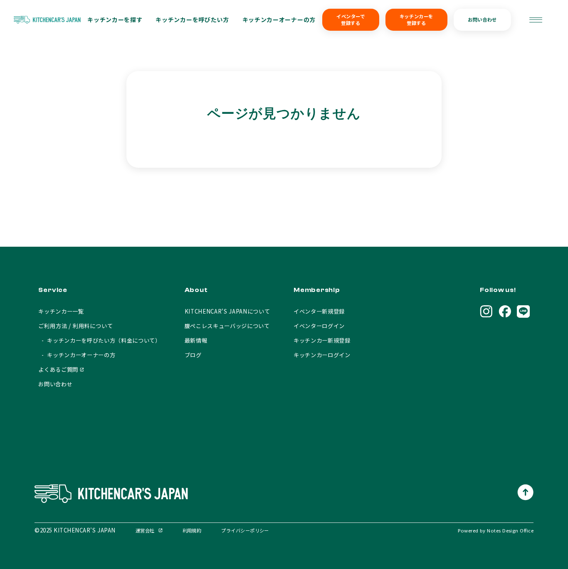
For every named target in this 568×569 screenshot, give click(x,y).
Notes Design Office (510, 530)
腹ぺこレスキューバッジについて (227, 326)
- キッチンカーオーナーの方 (76, 355)
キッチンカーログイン (322, 355)
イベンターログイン (319, 326)
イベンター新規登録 (319, 311)
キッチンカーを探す (114, 19)
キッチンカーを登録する (416, 19)
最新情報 (196, 340)
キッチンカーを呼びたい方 (192, 19)
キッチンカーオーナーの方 (279, 19)
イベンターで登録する (350, 19)
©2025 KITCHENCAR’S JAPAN (75, 530)
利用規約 (192, 530)
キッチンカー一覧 (61, 311)
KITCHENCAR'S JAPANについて (227, 311)
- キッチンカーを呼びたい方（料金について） (99, 340)
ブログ (193, 355)
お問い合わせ (482, 19)
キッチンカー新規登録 (322, 340)
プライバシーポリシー (245, 530)
